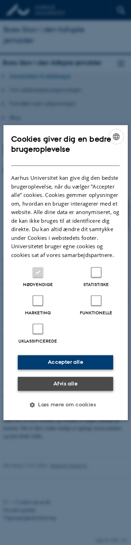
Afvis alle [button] (65, 383)
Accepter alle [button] (65, 362)
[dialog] (65, 272)
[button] (65, 404)
